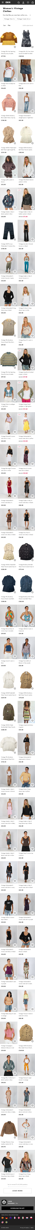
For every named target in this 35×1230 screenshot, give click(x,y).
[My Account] (23, 2)
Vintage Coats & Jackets (25, 19)
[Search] (18, 2)
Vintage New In (9, 19)
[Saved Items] (28, 2)
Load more (17, 1191)
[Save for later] (15, 47)
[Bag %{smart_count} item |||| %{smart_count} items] (32, 2)
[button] (2, 1218)
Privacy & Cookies (24, 1227)
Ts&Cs (32, 1227)
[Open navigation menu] (2, 2)
